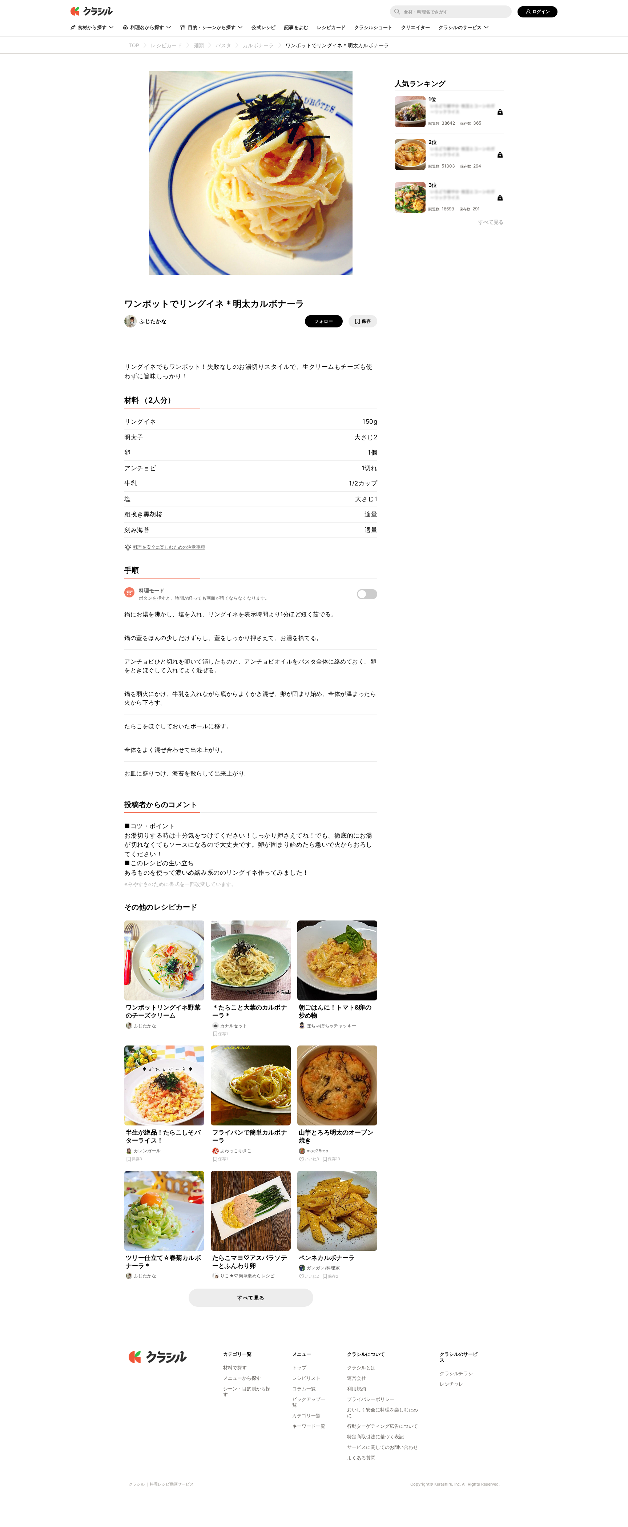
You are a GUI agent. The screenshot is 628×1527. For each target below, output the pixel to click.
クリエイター (415, 27)
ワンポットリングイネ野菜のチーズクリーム (163, 1011)
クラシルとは (361, 1367)
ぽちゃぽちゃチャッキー (331, 1025)
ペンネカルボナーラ (327, 1257)
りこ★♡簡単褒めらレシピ (247, 1275)
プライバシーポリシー (370, 1399)
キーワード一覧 (308, 1426)
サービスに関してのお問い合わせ (382, 1447)
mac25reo (317, 1150)
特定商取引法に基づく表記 (375, 1436)
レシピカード (331, 27)
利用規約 (356, 1388)
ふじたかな (153, 321)
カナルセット (233, 1025)
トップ (299, 1367)
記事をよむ (296, 27)
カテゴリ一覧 (306, 1415)
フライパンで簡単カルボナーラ (249, 1136)
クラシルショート (373, 27)
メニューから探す (242, 1378)
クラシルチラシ (456, 1373)
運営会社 (356, 1378)
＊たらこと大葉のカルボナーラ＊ (249, 1011)
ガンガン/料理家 (323, 1267)
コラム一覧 (304, 1388)
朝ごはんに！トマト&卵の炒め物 (335, 1011)
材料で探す (235, 1367)
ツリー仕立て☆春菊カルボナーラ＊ (163, 1261)
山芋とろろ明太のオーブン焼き (336, 1136)
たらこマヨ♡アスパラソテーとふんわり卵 (249, 1261)
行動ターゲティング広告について (382, 1426)
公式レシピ (263, 27)
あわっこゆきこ (236, 1150)
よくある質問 (361, 1457)
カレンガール (147, 1150)
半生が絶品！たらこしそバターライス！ (163, 1136)
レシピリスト (306, 1378)
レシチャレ (451, 1384)
